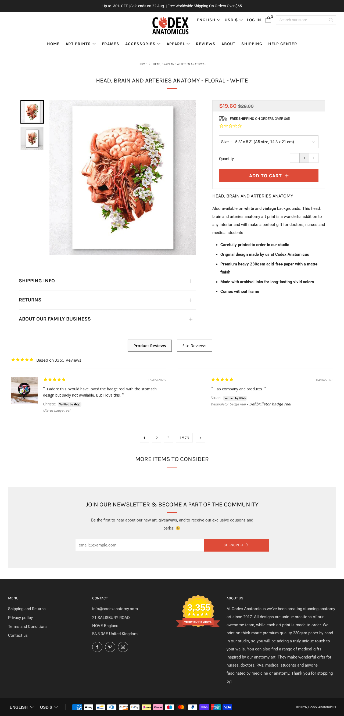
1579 (184, 437)
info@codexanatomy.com (115, 608)
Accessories (140, 43)
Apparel (176, 43)
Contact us (18, 635)
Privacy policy (20, 617)
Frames (110, 43)
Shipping (251, 43)
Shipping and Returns (27, 608)
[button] (32, 112)
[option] (122, 177)
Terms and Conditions (28, 626)
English (206, 19)
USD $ (231, 19)
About (228, 43)
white (249, 208)
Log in (254, 19)
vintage (269, 208)
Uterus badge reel (56, 410)
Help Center (282, 43)
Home (53, 43)
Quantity (226, 158)
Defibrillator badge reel (228, 404)
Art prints (78, 43)
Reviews (206, 43)
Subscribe (234, 545)
